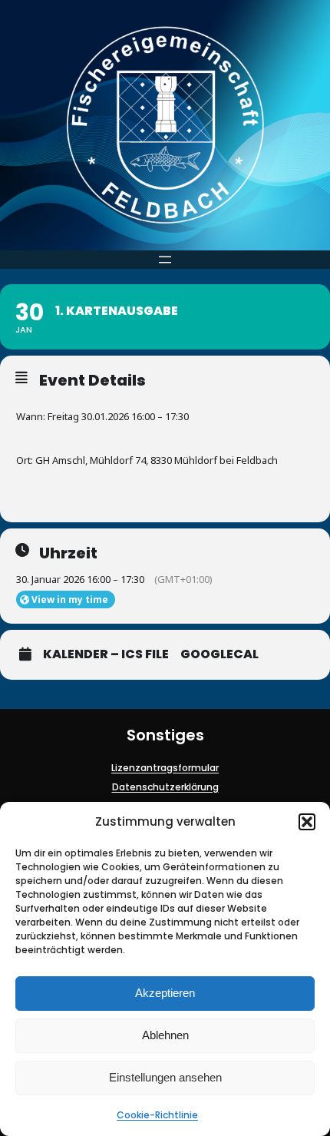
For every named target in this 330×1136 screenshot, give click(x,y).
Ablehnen (165, 1035)
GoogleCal (219, 654)
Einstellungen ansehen (165, 1077)
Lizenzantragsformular (165, 767)
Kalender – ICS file (106, 654)
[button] (307, 822)
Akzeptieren (165, 992)
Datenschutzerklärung (165, 786)
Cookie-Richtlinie (157, 1114)
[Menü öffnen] (165, 259)
